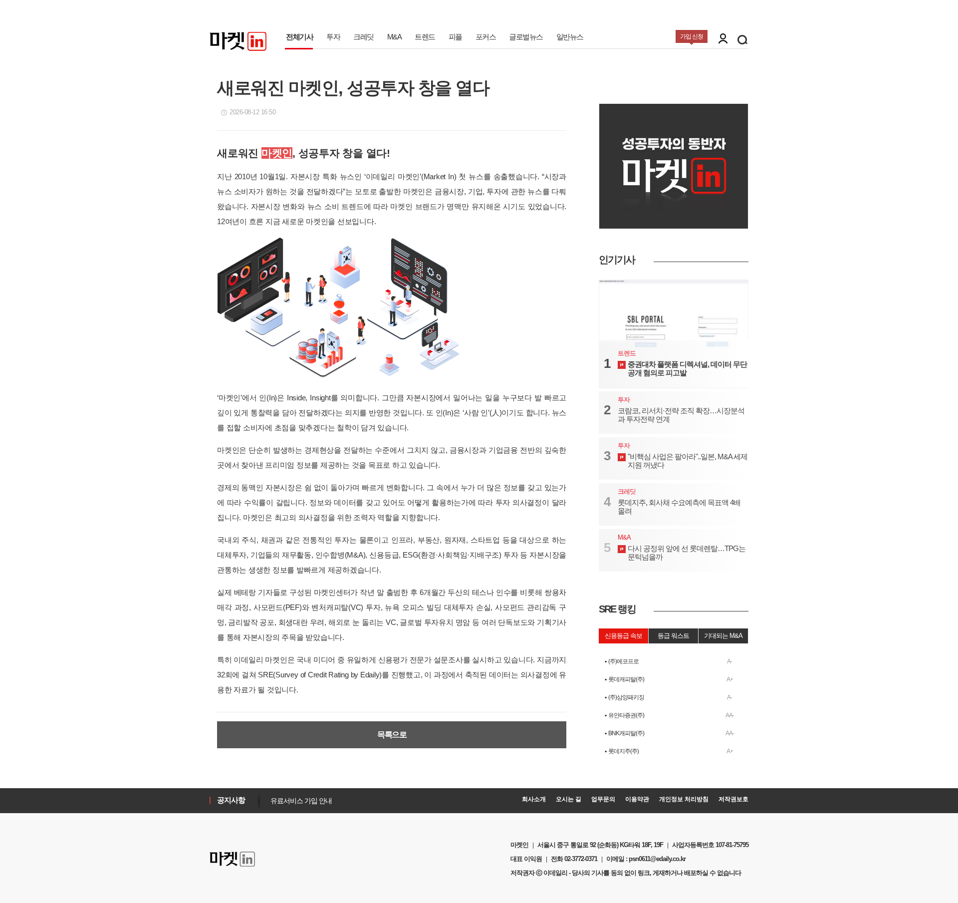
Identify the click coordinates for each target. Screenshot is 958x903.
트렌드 (425, 36)
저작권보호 (733, 799)
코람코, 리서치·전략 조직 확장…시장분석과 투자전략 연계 (681, 414)
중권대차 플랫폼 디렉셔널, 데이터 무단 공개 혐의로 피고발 (687, 368)
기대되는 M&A (723, 635)
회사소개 (534, 799)
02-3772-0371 (580, 859)
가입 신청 (691, 36)
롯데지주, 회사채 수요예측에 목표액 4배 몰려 (679, 506)
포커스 (486, 36)
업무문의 (603, 799)
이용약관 (637, 799)
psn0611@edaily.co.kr (657, 859)
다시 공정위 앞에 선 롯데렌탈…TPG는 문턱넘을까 (686, 552)
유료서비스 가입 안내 (298, 801)
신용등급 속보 (623, 635)
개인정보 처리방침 (684, 799)
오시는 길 (568, 799)
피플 (455, 36)
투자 (333, 36)
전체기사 (299, 36)
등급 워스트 (673, 635)
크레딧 (363, 36)
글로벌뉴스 (526, 36)
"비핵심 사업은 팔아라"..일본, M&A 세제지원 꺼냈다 (687, 460)
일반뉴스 (569, 36)
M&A (394, 36)
